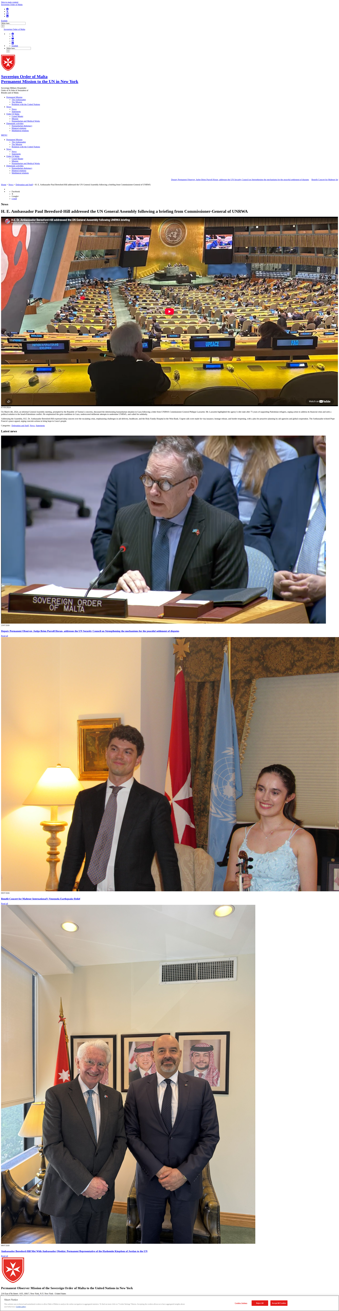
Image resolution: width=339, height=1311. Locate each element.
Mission (15, 119)
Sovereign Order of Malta (12, 4)
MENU (4, 135)
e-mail (14, 199)
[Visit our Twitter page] (7, 11)
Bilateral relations (19, 128)
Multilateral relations (20, 130)
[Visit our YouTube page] (13, 38)
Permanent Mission (14, 97)
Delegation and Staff (20, 425)
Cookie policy (21, 1307)
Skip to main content (9, 2)
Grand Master (17, 116)
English (4, 21)
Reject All (260, 1303)
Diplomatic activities (14, 123)
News (8, 107)
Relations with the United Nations (26, 104)
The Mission (17, 102)
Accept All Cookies (279, 1303)
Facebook (16, 191)
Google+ (15, 196)
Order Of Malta (12, 114)
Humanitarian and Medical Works (26, 121)
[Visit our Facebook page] (7, 9)
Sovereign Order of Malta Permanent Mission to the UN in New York (39, 79)
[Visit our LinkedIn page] (7, 16)
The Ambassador (19, 100)
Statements (16, 111)
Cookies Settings (241, 1303)
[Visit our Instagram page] (7, 14)
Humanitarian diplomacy (22, 126)
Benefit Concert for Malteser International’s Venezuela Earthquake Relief (184, 179)
